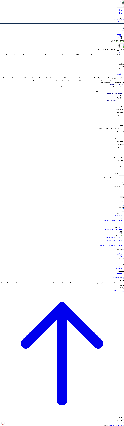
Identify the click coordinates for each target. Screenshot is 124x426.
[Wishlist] (123, 29)
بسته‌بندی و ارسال (121, 207)
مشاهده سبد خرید (120, 421)
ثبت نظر (122, 197)
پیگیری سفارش (116, 290)
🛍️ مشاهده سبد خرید (111, 425)
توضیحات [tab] (120, 73)
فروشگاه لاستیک (119, 254)
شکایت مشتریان (119, 273)
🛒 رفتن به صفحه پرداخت (119, 425)
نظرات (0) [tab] (120, 75)
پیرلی (118, 106)
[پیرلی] (120, 243)
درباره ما (120, 12)
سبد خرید (120, 267)
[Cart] (123, 3)
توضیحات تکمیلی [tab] (119, 74)
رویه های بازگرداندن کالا (118, 268)
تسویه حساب (114, 421)
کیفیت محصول (121, 198)
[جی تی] (120, 218)
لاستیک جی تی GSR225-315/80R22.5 (113, 221)
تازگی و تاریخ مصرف (120, 204)
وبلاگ (121, 11)
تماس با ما (120, 13)
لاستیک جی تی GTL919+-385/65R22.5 (112, 237)
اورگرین (120, 262)
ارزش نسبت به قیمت (120, 201)
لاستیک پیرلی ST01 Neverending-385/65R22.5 (111, 245)
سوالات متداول (119, 269)
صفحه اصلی (120, 253)
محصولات (118, 7)
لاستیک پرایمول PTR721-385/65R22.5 (113, 229)
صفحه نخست (120, 9)
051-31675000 (121, 21)
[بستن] (123, 419)
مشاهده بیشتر (122, 175)
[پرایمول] (120, 227)
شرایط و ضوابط (121, 290)
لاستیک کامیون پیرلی (120, 52)
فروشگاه (118, 41)
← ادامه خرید (106, 425)
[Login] (123, 4)
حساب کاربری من (119, 266)
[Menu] (123, 0)
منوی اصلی (122, 7)
